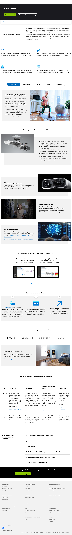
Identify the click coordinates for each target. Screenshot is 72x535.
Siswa (26, 512)
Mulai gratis (7, 307)
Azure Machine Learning (24, 235)
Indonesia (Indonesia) (8, 525)
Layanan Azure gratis (29, 490)
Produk (24, 2)
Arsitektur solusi (52, 490)
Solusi (30, 2)
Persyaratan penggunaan (39, 532)
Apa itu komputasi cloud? (53, 506)
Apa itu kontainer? (52, 519)
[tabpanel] (36, 105)
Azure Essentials (5, 497)
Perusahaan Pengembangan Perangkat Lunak (10, 506)
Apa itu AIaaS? (51, 514)
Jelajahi (19, 2)
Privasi (31, 532)
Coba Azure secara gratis (23, 474)
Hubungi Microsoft (24, 532)
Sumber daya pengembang (30, 510)
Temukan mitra (4, 510)
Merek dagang (48, 532)
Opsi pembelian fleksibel (29, 492)
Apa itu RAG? (51, 521)
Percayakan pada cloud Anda (7, 495)
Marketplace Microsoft (6, 508)
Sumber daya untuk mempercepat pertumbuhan (57, 488)
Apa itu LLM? (51, 517)
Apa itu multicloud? (52, 508)
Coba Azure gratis (10, 15)
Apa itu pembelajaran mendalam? (55, 512)
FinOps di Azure (28, 495)
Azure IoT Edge (8, 237)
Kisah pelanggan (5, 499)
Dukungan (50, 492)
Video (26, 519)
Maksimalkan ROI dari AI (29, 497)
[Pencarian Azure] (68, 1)
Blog (26, 508)
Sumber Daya (46, 2)
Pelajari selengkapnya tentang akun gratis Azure (18, 239)
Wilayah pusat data (5, 492)
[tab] (13, 84)
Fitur (4, 21)
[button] (18, 209)
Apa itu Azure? (4, 486)
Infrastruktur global (5, 490)
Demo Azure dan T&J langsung (54, 495)
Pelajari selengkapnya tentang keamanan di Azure (36, 283)
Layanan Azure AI (13, 235)
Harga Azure (27, 488)
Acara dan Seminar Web (29, 514)
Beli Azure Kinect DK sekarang (27, 15)
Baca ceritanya (8, 359)
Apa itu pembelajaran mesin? (54, 510)
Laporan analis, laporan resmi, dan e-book (33, 517)
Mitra (40, 2)
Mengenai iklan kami (56, 532)
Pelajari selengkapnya (15, 409)
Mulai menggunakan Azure (7, 488)
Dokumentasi (27, 506)
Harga (35, 2)
